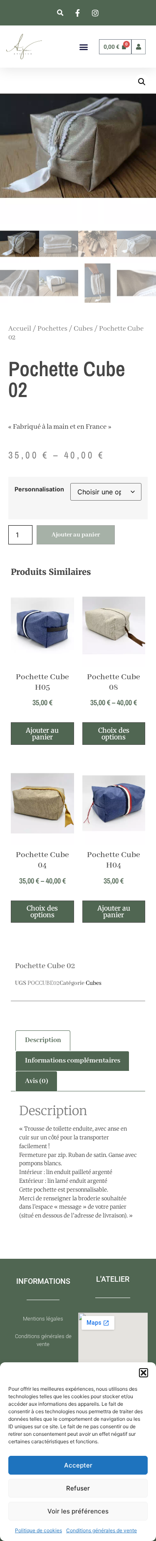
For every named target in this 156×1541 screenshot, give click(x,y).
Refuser (78, 1488)
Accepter (78, 1465)
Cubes (83, 328)
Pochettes (52, 328)
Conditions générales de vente (101, 1530)
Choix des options (113, 733)
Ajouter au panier (76, 535)
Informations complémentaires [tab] (72, 1060)
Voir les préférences (78, 1511)
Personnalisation (39, 489)
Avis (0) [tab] (36, 1081)
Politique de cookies (38, 1530)
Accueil (19, 328)
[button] (143, 1373)
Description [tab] (43, 1040)
